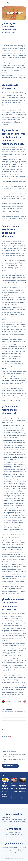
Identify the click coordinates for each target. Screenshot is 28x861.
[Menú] (25, 3)
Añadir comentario (6, 736)
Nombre (4, 716)
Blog (14, 32)
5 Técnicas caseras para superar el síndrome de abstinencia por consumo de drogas (14, 788)
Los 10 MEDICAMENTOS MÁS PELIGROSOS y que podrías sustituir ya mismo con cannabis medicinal (5, 790)
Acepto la (9, 751)
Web (3, 729)
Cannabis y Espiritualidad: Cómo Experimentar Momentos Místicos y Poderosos (22, 788)
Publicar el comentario (10, 765)
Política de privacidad (11, 751)
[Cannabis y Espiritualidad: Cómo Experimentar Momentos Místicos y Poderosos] (22, 780)
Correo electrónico (6, 723)
